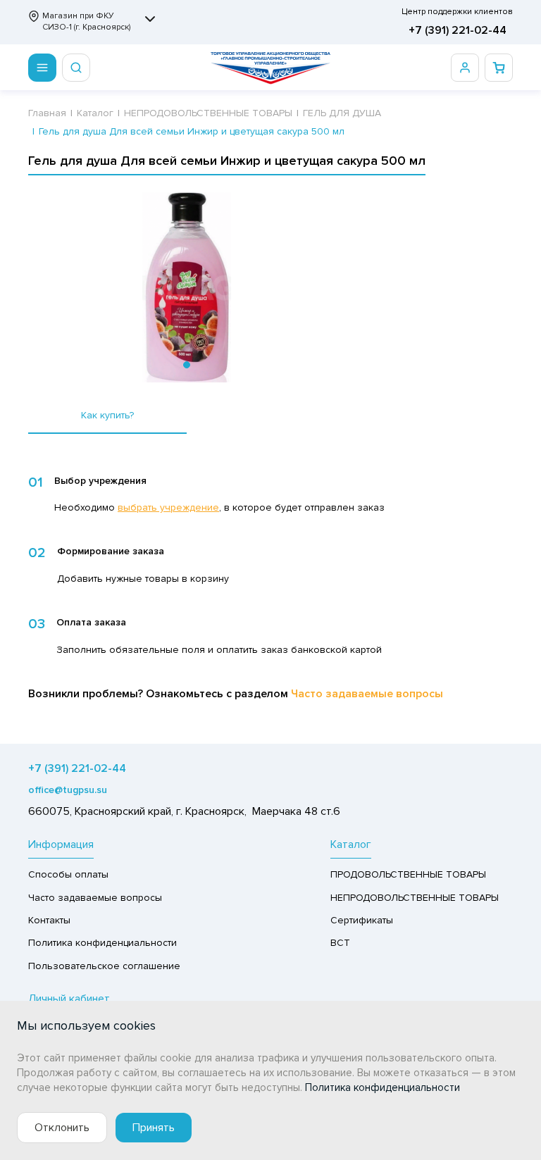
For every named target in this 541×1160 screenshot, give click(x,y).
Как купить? (107, 415)
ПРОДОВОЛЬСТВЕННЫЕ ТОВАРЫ (408, 874)
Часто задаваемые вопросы (367, 694)
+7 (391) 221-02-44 (457, 30)
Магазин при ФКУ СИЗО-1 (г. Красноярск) (86, 21)
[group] (186, 287)
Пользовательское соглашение (104, 966)
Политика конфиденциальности (102, 943)
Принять (153, 1128)
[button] (186, 364)
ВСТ (340, 943)
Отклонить (62, 1128)
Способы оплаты (68, 874)
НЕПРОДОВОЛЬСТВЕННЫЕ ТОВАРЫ (414, 898)
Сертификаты (361, 920)
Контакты (49, 920)
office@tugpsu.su (67, 790)
